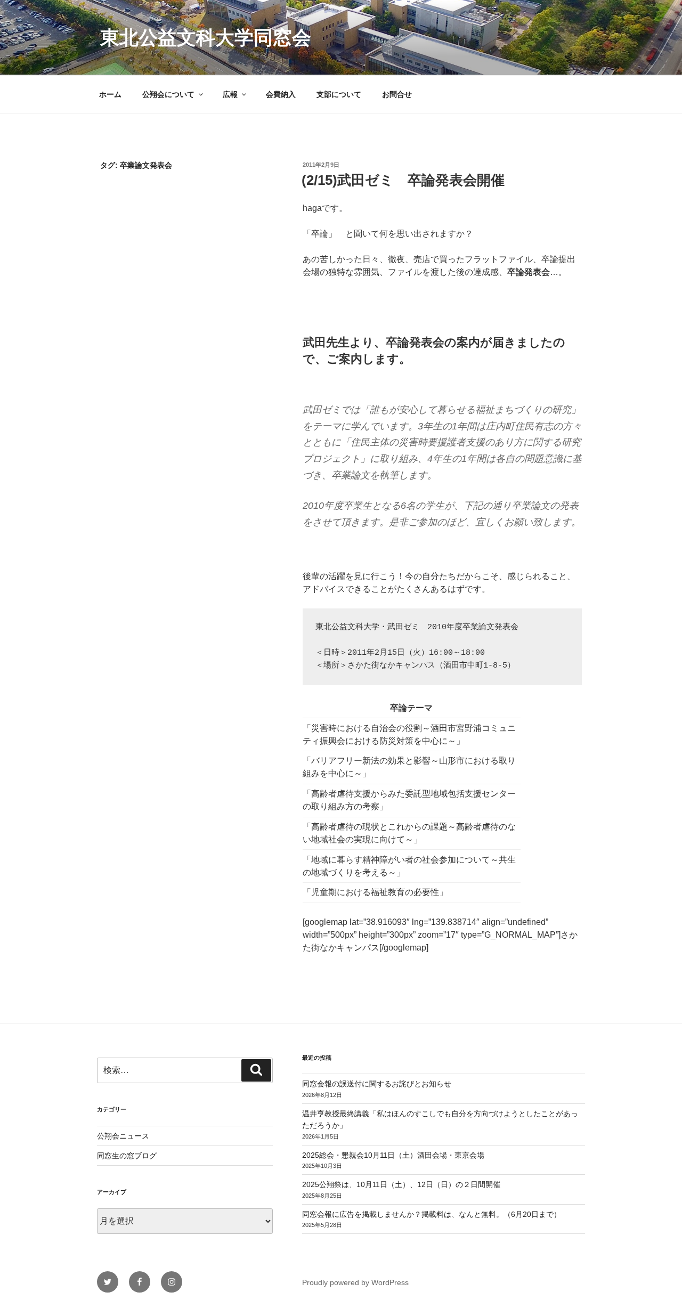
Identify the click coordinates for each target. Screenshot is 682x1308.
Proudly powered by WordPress (355, 1282)
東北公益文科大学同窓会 (205, 37)
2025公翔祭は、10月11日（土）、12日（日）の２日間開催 (401, 1184)
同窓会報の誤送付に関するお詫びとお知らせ (376, 1083)
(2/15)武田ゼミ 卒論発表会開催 (403, 180)
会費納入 (281, 94)
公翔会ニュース (123, 1136)
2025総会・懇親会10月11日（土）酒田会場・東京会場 (393, 1155)
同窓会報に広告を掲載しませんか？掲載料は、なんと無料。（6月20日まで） (431, 1214)
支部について (338, 94)
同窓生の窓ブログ (127, 1155)
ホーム (110, 94)
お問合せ (397, 94)
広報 (230, 94)
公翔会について (168, 94)
